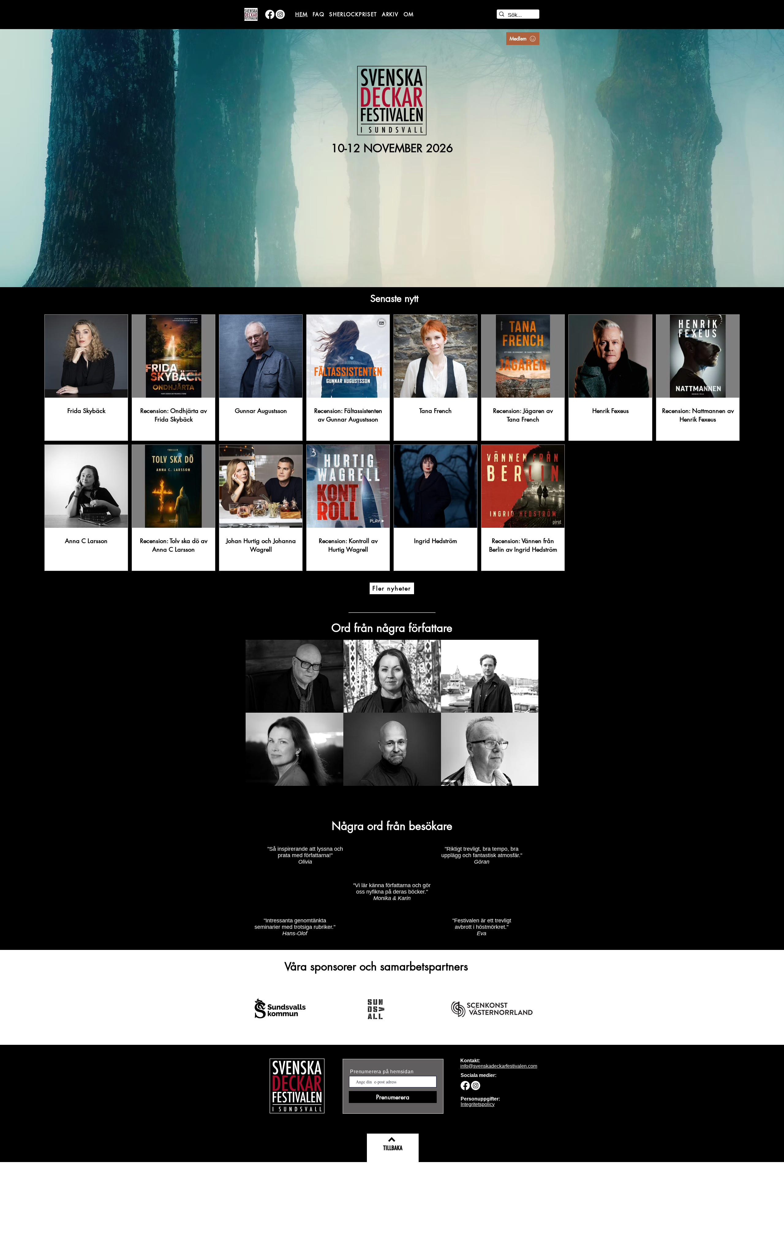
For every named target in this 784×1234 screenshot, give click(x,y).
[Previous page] (359, 581)
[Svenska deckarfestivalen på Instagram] (280, 14)
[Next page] (424, 581)
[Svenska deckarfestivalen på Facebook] (269, 14)
